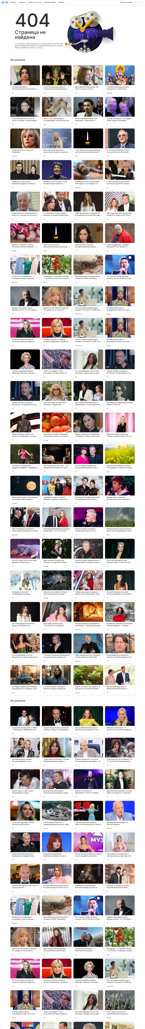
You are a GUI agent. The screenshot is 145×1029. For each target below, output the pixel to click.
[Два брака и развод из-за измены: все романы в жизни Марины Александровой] (120, 711)
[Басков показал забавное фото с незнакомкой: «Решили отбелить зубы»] (88, 553)
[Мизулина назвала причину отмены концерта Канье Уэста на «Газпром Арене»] (120, 427)
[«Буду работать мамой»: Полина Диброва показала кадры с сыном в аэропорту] (57, 879)
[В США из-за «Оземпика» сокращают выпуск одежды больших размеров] (25, 269)
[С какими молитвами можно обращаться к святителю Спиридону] (120, 80)
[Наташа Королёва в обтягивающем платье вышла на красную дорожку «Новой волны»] (25, 80)
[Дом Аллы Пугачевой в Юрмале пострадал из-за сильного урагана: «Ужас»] (57, 301)
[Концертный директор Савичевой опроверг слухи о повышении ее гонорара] (57, 973)
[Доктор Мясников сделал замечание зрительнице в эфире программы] (57, 910)
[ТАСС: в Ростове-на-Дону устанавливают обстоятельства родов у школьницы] (57, 112)
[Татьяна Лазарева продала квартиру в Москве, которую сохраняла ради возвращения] (25, 364)
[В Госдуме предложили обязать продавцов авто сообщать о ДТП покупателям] (25, 680)
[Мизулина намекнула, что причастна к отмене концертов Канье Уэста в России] (120, 847)
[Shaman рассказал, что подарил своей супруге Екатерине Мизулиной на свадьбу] (120, 112)
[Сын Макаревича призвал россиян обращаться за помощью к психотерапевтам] (25, 879)
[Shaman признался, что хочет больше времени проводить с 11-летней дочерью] (88, 879)
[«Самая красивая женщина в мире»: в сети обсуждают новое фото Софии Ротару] (88, 585)
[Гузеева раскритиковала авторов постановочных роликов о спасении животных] (88, 711)
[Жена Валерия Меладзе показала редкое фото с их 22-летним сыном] (57, 522)
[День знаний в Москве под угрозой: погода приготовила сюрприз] (57, 553)
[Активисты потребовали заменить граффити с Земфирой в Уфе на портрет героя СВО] (25, 459)
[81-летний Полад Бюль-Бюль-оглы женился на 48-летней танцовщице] (120, 143)
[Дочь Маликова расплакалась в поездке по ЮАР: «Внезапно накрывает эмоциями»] (88, 269)
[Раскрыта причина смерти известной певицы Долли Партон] (88, 942)
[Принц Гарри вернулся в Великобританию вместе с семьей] (120, 680)
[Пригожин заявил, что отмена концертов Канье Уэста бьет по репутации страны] (25, 711)
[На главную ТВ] (6, 2)
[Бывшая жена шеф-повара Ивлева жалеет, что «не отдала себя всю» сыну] (25, 301)
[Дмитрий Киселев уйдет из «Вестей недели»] (120, 942)
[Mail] (3, 2)
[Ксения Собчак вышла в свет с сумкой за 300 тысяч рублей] (88, 743)
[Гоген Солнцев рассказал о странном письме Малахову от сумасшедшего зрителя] (57, 80)
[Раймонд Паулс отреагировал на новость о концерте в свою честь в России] (25, 206)
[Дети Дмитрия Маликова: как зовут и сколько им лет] (88, 80)
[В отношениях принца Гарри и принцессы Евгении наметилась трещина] (57, 206)
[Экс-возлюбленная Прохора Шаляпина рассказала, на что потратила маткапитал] (88, 847)
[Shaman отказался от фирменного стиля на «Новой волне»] (88, 910)
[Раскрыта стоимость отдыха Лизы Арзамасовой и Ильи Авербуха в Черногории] (120, 1005)
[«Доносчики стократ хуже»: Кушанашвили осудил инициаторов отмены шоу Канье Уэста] (25, 910)
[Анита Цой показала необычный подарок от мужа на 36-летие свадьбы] (120, 206)
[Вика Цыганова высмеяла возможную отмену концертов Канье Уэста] (57, 143)
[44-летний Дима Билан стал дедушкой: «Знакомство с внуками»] (88, 112)
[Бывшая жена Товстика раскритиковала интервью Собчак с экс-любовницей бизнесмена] (88, 238)
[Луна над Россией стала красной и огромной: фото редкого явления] (25, 490)
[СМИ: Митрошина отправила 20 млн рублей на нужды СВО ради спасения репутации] (88, 206)
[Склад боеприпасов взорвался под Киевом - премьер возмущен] (88, 617)
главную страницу (36, 48)
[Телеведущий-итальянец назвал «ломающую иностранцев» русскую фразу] (25, 743)
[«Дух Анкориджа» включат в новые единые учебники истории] (25, 522)
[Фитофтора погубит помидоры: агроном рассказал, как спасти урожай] (57, 427)
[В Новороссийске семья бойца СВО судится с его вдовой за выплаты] (88, 175)
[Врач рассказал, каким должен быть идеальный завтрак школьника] (25, 774)
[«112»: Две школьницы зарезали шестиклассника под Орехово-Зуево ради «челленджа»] (88, 143)
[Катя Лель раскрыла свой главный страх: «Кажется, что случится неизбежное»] (120, 553)
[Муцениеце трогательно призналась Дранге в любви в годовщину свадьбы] (25, 175)
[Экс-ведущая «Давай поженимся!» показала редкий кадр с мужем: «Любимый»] (25, 806)
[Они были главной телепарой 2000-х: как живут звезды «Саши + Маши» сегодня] (88, 774)
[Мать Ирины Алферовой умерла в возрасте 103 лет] (120, 396)
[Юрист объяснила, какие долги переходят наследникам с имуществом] (57, 774)
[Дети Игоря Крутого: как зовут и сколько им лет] (25, 1005)
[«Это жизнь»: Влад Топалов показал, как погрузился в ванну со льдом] (120, 269)
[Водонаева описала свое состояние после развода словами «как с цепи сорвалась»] (57, 617)
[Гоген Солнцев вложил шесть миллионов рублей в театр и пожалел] (120, 175)
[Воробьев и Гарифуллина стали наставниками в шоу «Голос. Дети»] (88, 490)
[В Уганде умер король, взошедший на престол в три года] (120, 301)
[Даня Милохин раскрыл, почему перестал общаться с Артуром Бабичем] (120, 910)
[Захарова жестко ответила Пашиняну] (25, 143)
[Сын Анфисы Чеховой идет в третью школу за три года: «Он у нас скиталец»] (120, 973)
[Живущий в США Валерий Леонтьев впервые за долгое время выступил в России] (88, 1005)
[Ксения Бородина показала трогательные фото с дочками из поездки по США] (120, 585)
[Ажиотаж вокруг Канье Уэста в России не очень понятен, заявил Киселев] (57, 711)
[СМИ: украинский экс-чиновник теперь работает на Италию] (88, 648)
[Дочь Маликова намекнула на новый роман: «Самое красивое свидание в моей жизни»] (88, 396)
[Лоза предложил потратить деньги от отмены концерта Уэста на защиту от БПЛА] (120, 648)
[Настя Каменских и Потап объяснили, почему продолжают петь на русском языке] (25, 648)
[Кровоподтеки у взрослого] (120, 774)
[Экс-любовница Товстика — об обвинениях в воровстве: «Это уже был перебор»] (57, 459)
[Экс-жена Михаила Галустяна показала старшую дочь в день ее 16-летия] (88, 364)
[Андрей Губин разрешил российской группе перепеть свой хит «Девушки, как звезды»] (120, 490)
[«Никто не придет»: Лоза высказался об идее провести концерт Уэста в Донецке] (57, 364)
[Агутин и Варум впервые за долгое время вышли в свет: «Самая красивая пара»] (88, 459)
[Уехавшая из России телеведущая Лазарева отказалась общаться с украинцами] (25, 585)
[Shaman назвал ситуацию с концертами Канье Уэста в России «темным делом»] (88, 522)
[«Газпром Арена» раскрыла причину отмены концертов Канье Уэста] (57, 680)
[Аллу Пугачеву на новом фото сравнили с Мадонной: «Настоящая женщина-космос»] (57, 396)
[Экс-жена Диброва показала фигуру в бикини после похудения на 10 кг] (25, 617)
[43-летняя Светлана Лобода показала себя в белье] (25, 942)
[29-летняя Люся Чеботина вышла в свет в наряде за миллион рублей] (88, 973)
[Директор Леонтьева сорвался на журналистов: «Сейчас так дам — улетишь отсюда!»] (120, 806)
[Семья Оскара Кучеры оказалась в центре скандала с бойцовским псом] (57, 847)
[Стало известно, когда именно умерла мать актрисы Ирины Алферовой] (120, 743)
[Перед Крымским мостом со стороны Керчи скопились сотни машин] (57, 743)
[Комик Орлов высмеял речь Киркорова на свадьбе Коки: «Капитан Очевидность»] (25, 973)
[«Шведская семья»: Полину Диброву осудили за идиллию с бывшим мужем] (57, 490)
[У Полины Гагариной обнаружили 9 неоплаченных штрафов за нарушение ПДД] (57, 648)
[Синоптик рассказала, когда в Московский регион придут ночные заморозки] (57, 585)
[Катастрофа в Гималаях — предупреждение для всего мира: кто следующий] (57, 942)
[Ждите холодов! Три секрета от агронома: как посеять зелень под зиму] (88, 680)
